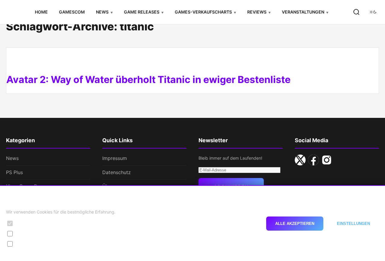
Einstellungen (353, 223)
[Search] (356, 12)
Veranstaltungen (303, 11)
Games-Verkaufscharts (203, 11)
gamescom (72, 11)
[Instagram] (326, 160)
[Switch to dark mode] (373, 12)
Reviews (256, 11)
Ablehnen (241, 223)
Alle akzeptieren (294, 223)
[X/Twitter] (300, 160)
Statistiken (27, 233)
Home (41, 11)
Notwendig (27, 223)
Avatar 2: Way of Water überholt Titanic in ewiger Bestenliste (148, 79)
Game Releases (141, 11)
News (102, 11)
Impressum (114, 158)
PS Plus (14, 172)
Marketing (26, 243)
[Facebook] (313, 160)
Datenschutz (116, 172)
